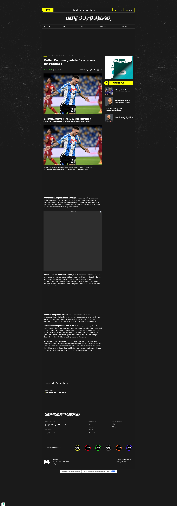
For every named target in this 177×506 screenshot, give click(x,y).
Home (45, 56)
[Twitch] (77, 10)
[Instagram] (74, 10)
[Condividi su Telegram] (94, 70)
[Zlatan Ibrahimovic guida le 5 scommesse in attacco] (109, 118)
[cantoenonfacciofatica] (87, 448)
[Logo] (48, 10)
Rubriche (124, 26)
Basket (65, 26)
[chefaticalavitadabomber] (77, 448)
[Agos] (119, 67)
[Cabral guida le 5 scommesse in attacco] (109, 91)
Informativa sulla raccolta (71, 471)
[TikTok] (84, 10)
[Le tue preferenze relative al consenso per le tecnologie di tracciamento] (3, 504)
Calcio (49, 56)
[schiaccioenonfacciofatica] (118, 448)
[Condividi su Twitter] (101, 70)
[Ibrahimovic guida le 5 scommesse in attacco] (109, 101)
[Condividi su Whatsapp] (91, 70)
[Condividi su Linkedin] (98, 70)
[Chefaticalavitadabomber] (88, 414)
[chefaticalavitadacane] (129, 448)
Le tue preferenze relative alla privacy (96, 471)
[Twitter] (94, 10)
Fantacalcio (55, 56)
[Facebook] (91, 10)
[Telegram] (80, 10)
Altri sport (103, 26)
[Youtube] (87, 10)
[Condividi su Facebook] (87, 70)
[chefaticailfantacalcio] (98, 448)
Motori (83, 26)
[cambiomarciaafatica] (108, 448)
